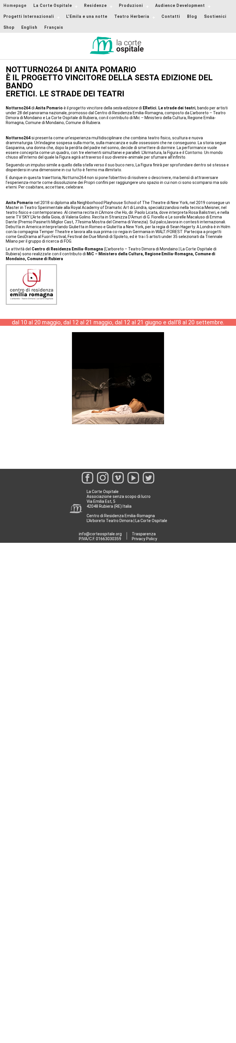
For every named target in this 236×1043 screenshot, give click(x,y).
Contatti (170, 16)
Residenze (95, 5)
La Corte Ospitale (52, 5)
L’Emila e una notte (86, 16)
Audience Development (180, 5)
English (29, 27)
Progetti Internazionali (28, 16)
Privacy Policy (144, 538)
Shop (8, 27)
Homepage (14, 5)
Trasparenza (144, 534)
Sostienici (215, 16)
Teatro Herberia (131, 16)
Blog (192, 16)
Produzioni (131, 5)
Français (53, 27)
